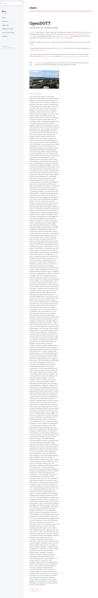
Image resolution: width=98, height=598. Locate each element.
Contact (5, 36)
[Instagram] (86, 8)
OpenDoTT (32, 32)
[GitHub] (91, 8)
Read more (35, 589)
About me (5, 25)
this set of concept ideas (48, 56)
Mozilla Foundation (64, 36)
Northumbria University (59, 38)
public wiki (60, 48)
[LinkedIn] (81, 8)
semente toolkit (8, 29)
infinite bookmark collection (36, 50)
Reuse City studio (8, 32)
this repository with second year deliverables (73, 56)
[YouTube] (89, 8)
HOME (4, 17)
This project (38, 63)
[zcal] (84, 7)
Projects (5, 21)
